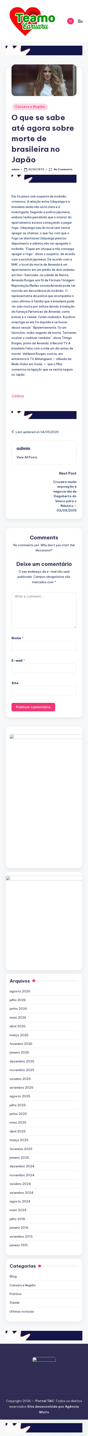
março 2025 (19, 1140)
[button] (26, 457)
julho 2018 (17, 1219)
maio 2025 (18, 1122)
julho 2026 (18, 1000)
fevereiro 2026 (21, 1044)
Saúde (14, 1302)
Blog (13, 1276)
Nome (17, 638)
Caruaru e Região (30, 106)
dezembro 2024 (22, 1166)
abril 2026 (18, 1026)
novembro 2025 (22, 1070)
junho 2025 (18, 1114)
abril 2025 (18, 1131)
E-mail (18, 660)
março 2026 (19, 1035)
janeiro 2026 (19, 1052)
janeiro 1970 (19, 1245)
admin (23, 448)
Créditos (17, 395)
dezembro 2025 (22, 1061)
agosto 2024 (20, 1201)
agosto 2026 (20, 991)
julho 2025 (18, 1105)
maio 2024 (18, 1210)
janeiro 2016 (19, 1227)
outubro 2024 (20, 1184)
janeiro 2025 (19, 1157)
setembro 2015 (21, 1236)
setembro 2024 (22, 1193)
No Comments (63, 169)
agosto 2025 (20, 1096)
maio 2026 (18, 1017)
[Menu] (80, 21)
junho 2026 (18, 1008)
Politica (15, 1294)
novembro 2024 (22, 1175)
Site (15, 683)
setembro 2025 (21, 1087)
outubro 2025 (20, 1079)
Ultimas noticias (22, 1311)
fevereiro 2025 (21, 1149)
